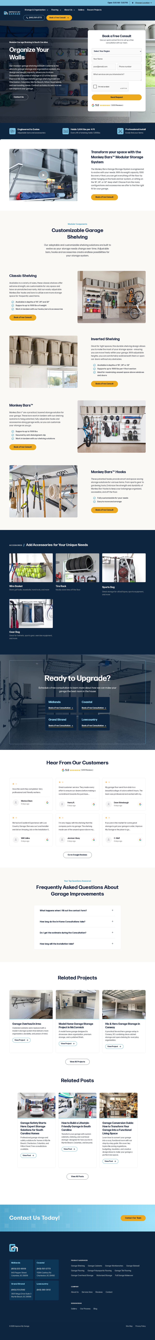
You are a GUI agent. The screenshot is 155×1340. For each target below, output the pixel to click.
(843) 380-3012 (44, 1290)
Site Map (129, 1326)
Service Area (87, 1292)
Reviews (99, 1292)
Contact (109, 1292)
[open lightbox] (43, 175)
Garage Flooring (77, 1271)
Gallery (81, 10)
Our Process (85, 1309)
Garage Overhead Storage (82, 1275)
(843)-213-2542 (18, 1290)
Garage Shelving (78, 1266)
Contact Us (19, 97)
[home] (12, 13)
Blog (95, 1309)
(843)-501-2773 (44, 1269)
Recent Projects (94, 10)
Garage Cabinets (95, 1266)
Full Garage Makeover (124, 1275)
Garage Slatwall (132, 1266)
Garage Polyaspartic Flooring (100, 1271)
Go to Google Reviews (77, 855)
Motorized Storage (104, 1275)
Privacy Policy (141, 1326)
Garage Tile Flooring (123, 1271)
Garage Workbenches (114, 1266)
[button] (36, 10)
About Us (75, 1292)
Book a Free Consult (104, 197)
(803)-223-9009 (18, 1269)
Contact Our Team (133, 1218)
